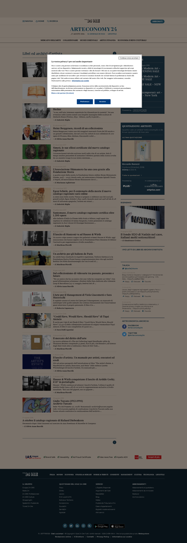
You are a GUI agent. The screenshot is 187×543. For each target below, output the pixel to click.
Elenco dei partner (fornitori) (62, 93)
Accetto (102, 101)
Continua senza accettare (129, 58)
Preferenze (84, 101)
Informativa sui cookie (80, 81)
